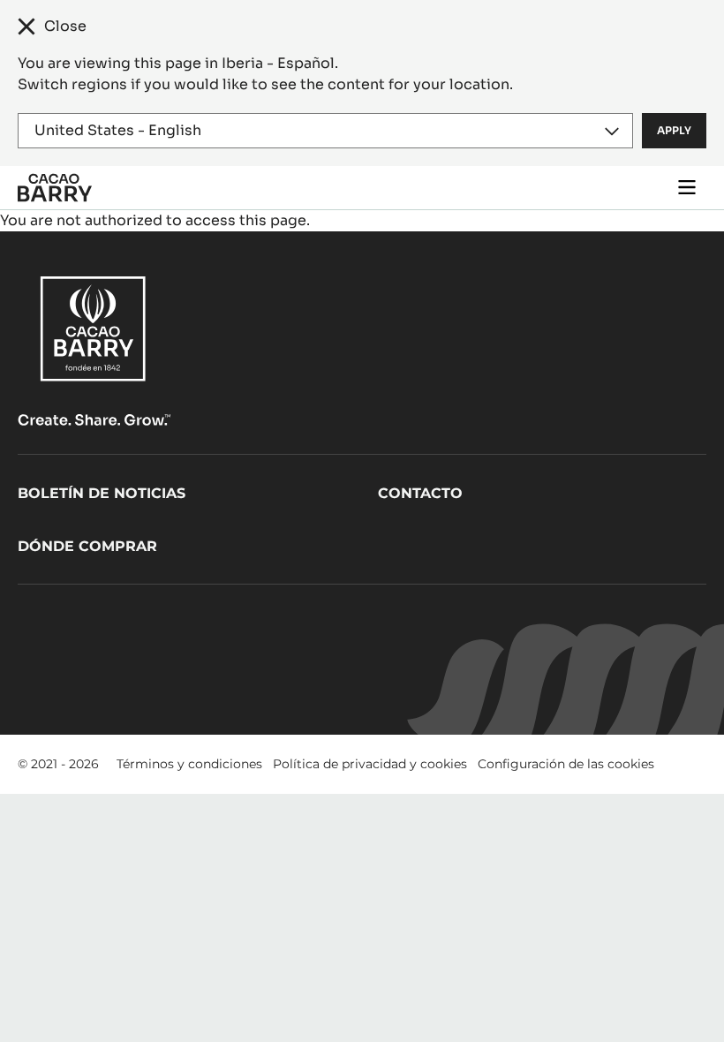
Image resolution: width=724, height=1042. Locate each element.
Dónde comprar (87, 546)
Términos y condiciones (189, 764)
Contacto (420, 493)
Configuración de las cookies (566, 764)
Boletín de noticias (101, 493)
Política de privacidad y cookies (370, 764)
